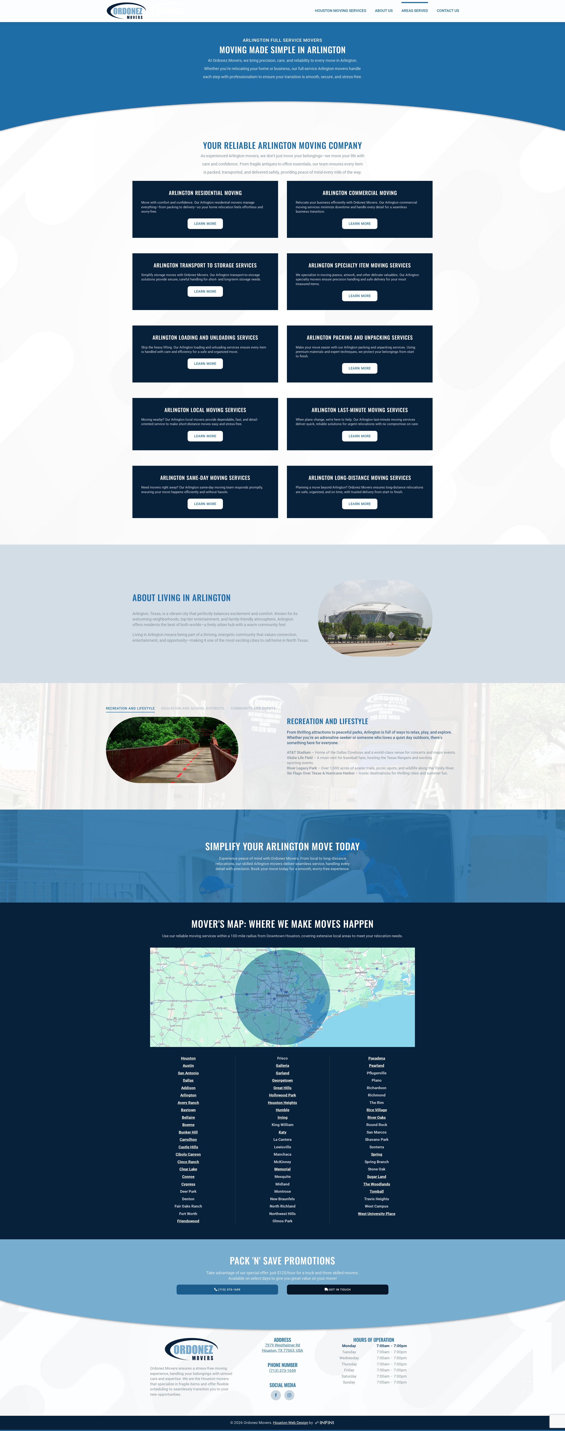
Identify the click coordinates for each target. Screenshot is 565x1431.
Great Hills (282, 1088)
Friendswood (188, 1221)
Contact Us (448, 10)
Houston (188, 1058)
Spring (376, 1154)
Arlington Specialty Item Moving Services (360, 265)
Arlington (188, 1095)
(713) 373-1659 (282, 1370)
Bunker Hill (188, 1132)
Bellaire (188, 1117)
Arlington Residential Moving (205, 193)
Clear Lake (188, 1169)
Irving (283, 1117)
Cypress (188, 1184)
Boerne (188, 1124)
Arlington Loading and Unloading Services (205, 337)
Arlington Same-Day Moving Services (205, 477)
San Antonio (188, 1073)
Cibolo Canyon (188, 1154)
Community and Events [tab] (253, 708)
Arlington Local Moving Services (205, 410)
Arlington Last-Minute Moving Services (360, 410)
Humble (282, 1110)
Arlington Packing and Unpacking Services (360, 337)
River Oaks (376, 1117)
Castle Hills (188, 1147)
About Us (384, 10)
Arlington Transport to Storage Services (205, 265)
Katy (282, 1132)
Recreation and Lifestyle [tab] (130, 708)
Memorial (282, 1169)
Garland (282, 1073)
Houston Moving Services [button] (340, 10)
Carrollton (188, 1139)
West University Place (376, 1213)
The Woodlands (376, 1184)
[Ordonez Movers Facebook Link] (276, 1395)
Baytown (188, 1110)
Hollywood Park (282, 1095)
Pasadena (376, 1058)
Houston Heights (282, 1102)
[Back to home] (147, 11)
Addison (188, 1088)
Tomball (377, 1191)
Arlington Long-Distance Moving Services (360, 477)
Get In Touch (339, 1289)
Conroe (188, 1176)
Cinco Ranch (188, 1162)
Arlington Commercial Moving (360, 193)
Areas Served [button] (414, 10)
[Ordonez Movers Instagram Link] (289, 1395)
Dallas (188, 1080)
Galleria (282, 1065)
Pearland (376, 1065)
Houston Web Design (290, 1422)
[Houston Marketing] (324, 1422)
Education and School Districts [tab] (192, 708)
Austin (188, 1065)
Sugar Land (376, 1176)
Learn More (205, 224)
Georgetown (282, 1080)
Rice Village (377, 1110)
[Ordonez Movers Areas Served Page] (282, 997)
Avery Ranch (188, 1102)
